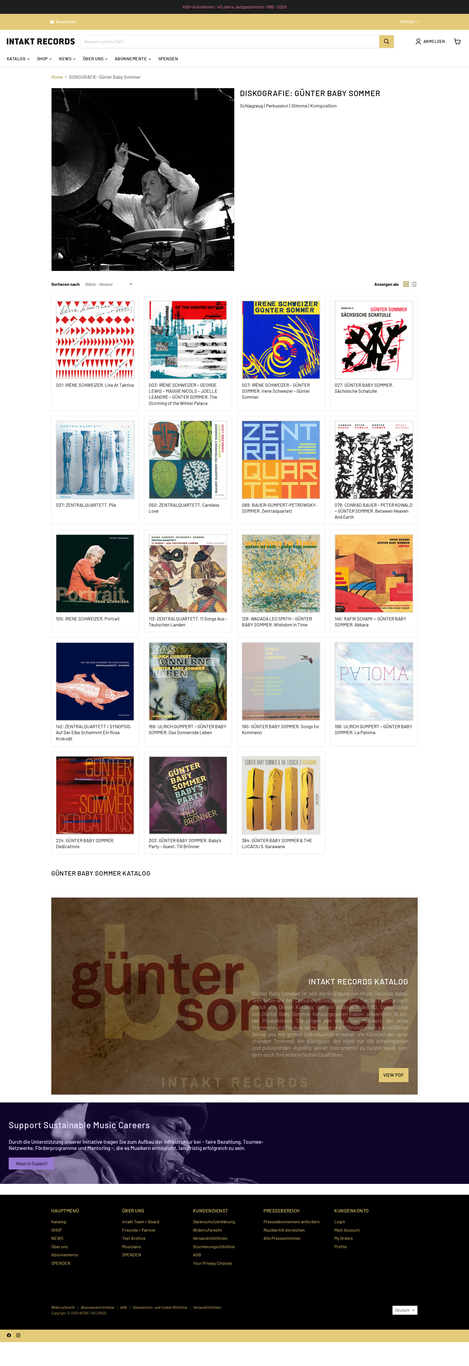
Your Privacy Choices (212, 1263)
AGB (197, 1254)
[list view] (414, 284)
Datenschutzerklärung (214, 1221)
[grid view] (406, 284)
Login (339, 1221)
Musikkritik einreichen (284, 1229)
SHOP (43, 58)
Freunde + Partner (139, 1229)
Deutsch (407, 21)
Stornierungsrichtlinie (214, 1246)
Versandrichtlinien (210, 1238)
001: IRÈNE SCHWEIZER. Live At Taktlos (95, 385)
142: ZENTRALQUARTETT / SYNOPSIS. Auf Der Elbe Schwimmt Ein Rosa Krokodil (94, 732)
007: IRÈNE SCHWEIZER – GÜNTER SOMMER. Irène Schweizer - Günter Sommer (276, 391)
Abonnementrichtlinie (97, 1307)
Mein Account (347, 1229)
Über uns (93, 58)
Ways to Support (31, 1163)
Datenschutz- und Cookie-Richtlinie (160, 1307)
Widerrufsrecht (207, 1229)
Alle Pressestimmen (282, 1238)
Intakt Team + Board (140, 1221)
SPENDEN (168, 58)
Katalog (17, 58)
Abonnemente (131, 58)
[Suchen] (386, 41)
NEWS (65, 58)
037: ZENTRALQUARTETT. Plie (86, 505)
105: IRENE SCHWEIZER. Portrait (88, 618)
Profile (340, 1246)
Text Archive (133, 1238)
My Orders (343, 1238)
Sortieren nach (65, 284)
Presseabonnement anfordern (292, 1221)
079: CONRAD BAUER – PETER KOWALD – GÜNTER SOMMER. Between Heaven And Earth (374, 511)
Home (57, 77)
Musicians (131, 1246)
